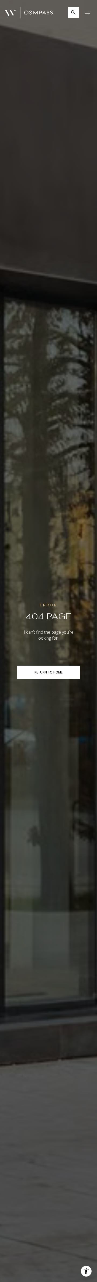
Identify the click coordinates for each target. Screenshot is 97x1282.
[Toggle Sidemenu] (87, 12)
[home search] (73, 12)
